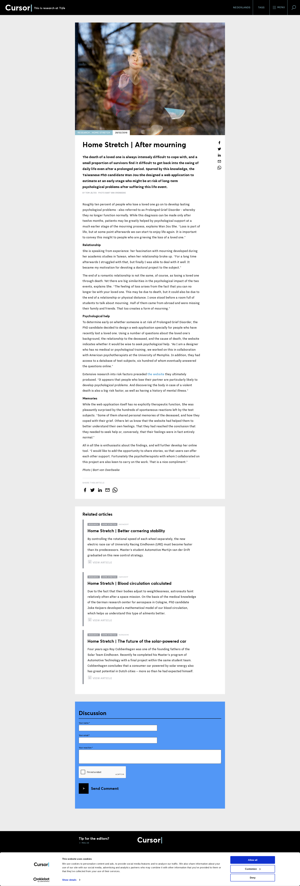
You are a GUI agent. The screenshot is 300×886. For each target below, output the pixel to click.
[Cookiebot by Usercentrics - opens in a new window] (41, 880)
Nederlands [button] (241, 7)
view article (102, 562)
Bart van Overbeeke (115, 193)
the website (156, 374)
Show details (69, 879)
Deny (252, 877)
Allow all (252, 860)
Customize (251, 868)
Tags (261, 7)
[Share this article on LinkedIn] (219, 155)
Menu (281, 7)
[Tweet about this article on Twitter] (219, 148)
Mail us (85, 843)
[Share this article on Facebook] (219, 142)
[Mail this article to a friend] (219, 161)
